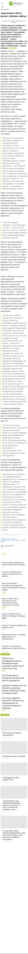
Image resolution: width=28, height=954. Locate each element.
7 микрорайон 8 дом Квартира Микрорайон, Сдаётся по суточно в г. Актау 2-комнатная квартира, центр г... (11, 805)
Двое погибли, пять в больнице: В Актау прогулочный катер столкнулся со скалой (10, 601)
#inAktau (3, 541)
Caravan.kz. (13, 48)
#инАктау (23, 540)
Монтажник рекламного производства (12, 734)
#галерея (12, 540)
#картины (14, 539)
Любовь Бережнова (9, 545)
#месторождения (5, 540)
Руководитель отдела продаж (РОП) (10, 778)
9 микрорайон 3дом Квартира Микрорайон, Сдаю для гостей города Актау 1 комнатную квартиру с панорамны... (13, 835)
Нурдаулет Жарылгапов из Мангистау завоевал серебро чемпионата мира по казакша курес (14, 689)
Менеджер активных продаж (13, 756)
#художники (4, 539)
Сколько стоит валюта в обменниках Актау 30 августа (13, 647)
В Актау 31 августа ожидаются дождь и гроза (14, 626)
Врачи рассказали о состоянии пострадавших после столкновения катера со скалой (14, 586)
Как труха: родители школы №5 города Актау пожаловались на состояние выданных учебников (13, 703)
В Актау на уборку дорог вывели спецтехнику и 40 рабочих (12, 574)
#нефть (9, 539)
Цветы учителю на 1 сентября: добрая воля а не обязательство (14, 637)
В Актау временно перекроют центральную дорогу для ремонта (13, 678)
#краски (18, 540)
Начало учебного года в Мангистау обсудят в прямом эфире (13, 616)
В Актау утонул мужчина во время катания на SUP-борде (13, 563)
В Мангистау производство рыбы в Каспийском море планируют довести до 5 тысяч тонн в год (13, 663)
